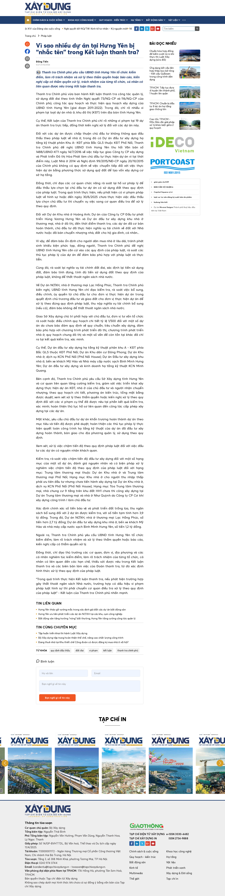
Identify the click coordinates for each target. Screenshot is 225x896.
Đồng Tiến (42, 61)
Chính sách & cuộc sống (47, 20)
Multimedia (136, 873)
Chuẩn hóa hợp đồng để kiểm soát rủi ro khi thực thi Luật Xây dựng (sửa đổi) (162, 55)
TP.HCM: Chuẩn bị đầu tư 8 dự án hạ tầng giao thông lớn (162, 106)
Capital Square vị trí (163, 192)
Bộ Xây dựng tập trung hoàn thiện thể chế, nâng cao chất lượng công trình (80, 637)
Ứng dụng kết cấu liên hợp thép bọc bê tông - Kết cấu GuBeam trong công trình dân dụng (162, 73)
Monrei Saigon (166, 207)
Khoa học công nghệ (81, 20)
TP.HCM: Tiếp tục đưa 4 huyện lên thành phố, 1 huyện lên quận (162, 90)
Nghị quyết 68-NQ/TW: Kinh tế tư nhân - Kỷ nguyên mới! (65, 28)
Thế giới (134, 878)
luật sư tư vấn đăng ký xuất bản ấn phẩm (173, 197)
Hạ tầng (136, 20)
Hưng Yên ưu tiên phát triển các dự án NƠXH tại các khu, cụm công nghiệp (80, 614)
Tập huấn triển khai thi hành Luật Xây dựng (62, 633)
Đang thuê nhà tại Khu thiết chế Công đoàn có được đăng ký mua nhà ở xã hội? (83, 642)
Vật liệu (173, 20)
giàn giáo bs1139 (161, 182)
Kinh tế (133, 867)
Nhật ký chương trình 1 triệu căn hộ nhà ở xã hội (126, 28)
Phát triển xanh (175, 867)
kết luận (107, 650)
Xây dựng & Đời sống (179, 873)
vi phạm (93, 650)
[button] (184, 20)
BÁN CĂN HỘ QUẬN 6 (163, 187)
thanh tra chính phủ (127, 650)
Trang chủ (30, 35)
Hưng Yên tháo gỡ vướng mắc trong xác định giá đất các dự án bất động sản (82, 609)
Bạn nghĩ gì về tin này (57, 697)
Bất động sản (154, 20)
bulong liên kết (161, 202)
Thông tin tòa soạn (38, 823)
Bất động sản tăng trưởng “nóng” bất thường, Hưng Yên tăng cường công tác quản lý (86, 618)
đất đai (80, 650)
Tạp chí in (172, 878)
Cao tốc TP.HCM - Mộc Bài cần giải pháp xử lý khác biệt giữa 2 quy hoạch (162, 124)
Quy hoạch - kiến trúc (112, 20)
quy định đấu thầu (60, 650)
